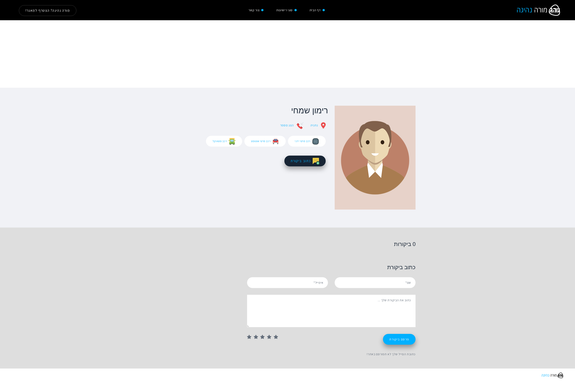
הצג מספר (287, 125)
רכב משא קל (220, 141)
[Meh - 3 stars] (263, 337)
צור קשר (253, 10)
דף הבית (315, 10)
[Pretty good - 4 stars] (270, 337)
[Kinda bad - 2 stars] (257, 337)
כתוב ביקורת (301, 161)
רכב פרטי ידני (302, 141)
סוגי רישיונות (284, 10)
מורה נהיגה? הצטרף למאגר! (47, 10)
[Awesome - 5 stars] (277, 337)
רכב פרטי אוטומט (260, 141)
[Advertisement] (287, 53)
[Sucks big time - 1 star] (250, 337)
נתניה (314, 125)
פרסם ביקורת (399, 339)
